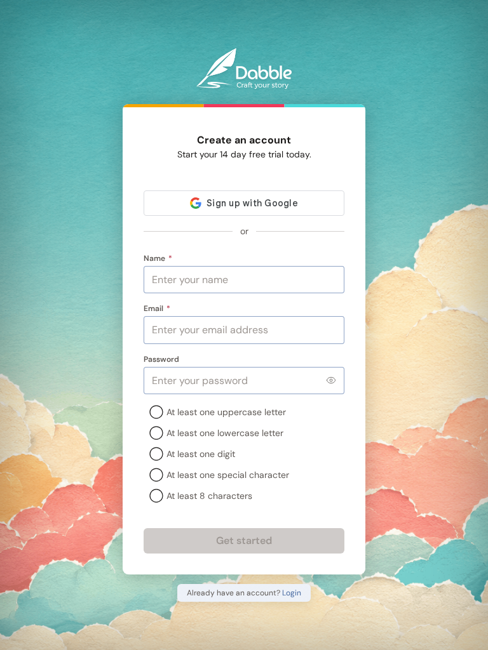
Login (291, 593)
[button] (331, 380)
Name (158, 258)
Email (157, 308)
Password (161, 359)
